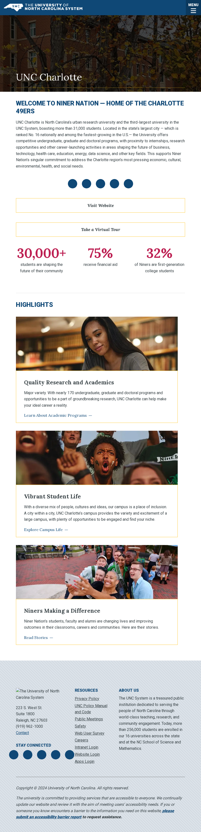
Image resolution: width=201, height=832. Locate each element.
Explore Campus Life (43, 529)
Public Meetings (89, 719)
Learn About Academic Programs (55, 415)
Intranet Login (86, 747)
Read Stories (36, 637)
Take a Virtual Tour (100, 229)
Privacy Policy (87, 698)
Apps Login (84, 761)
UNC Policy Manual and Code (91, 709)
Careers (81, 740)
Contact (22, 732)
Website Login (87, 754)
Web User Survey (89, 733)
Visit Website (101, 205)
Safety (80, 726)
